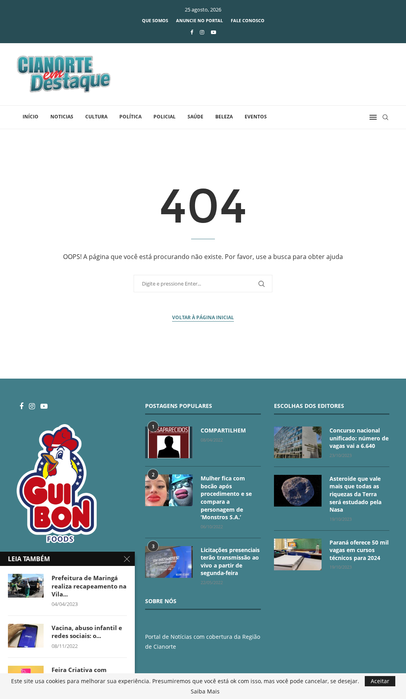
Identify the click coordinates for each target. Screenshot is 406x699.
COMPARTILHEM (223, 430)
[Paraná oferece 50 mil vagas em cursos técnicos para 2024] (298, 554)
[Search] (385, 117)
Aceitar (380, 681)
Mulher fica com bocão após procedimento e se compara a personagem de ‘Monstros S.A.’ (226, 497)
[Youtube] (213, 32)
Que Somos (155, 20)
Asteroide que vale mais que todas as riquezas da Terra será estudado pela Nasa (355, 494)
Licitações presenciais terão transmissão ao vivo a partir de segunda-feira (230, 561)
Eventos (256, 116)
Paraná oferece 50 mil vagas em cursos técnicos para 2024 (359, 550)
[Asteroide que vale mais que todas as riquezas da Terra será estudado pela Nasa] (298, 491)
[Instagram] (202, 32)
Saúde (195, 116)
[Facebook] (191, 32)
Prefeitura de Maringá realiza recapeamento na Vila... (89, 586)
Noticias (61, 116)
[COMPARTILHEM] (169, 442)
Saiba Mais (205, 691)
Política (130, 116)
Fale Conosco (247, 20)
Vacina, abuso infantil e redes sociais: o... (87, 632)
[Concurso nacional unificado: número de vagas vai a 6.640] (298, 442)
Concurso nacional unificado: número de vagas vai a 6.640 (359, 438)
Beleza (224, 116)
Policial (164, 116)
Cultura (96, 116)
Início (30, 116)
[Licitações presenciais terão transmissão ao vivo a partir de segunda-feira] (169, 562)
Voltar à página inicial (203, 317)
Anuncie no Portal (199, 20)
